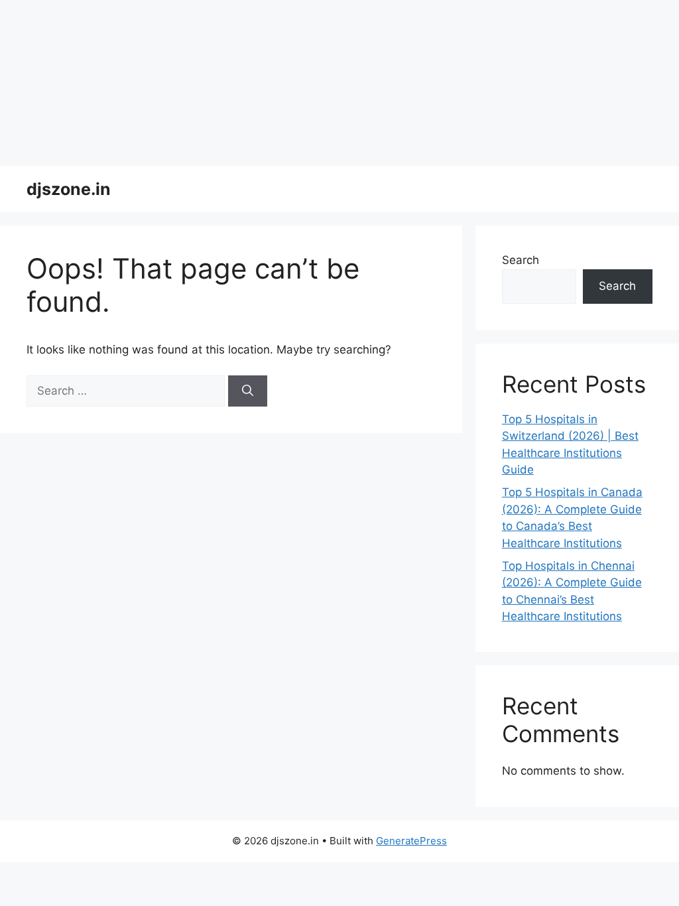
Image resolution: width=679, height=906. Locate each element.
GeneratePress (411, 840)
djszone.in (69, 189)
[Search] (247, 391)
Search (520, 260)
